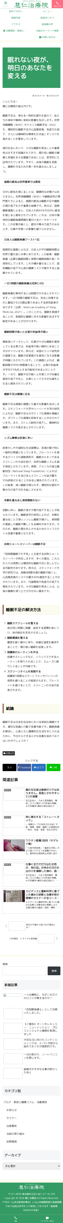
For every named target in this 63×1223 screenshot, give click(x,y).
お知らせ (10, 753)
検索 (5, 964)
